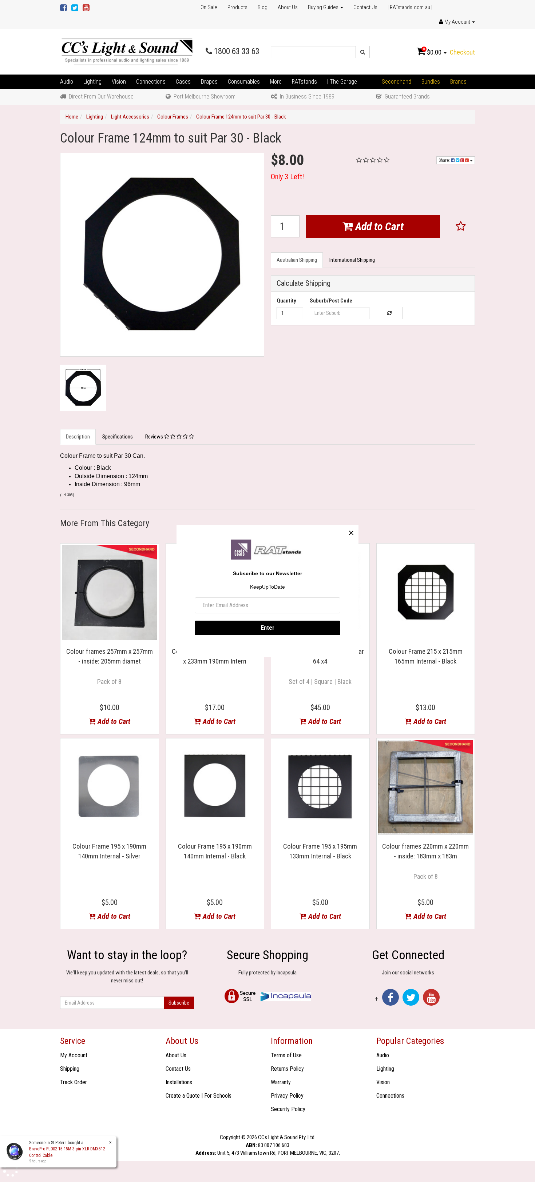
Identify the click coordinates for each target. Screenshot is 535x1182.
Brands (458, 81)
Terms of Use (286, 1055)
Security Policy (288, 1109)
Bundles (430, 81)
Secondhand (396, 81)
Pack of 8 (109, 681)
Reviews (154, 436)
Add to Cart (378, 226)
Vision (119, 81)
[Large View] (83, 388)
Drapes (209, 81)
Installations (179, 1082)
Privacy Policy (287, 1095)
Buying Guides (324, 7)
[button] (461, 226)
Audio (66, 81)
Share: (445, 160)
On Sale (209, 7)
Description (78, 436)
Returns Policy (287, 1068)
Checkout (462, 52)
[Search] (363, 52)
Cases (183, 81)
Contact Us (365, 7)
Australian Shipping (297, 260)
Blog (263, 7)
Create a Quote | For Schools (198, 1095)
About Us (288, 7)
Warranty (281, 1082)
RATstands (304, 81)
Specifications (117, 436)
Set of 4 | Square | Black (320, 681)
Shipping (69, 1068)
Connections (151, 81)
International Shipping (352, 260)
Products (237, 7)
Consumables (244, 81)
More (276, 81)
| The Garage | (343, 81)
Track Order (73, 1082)
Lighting (92, 81)
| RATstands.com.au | (410, 7)
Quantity (286, 300)
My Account (73, 1055)
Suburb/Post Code (331, 300)
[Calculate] (389, 313)
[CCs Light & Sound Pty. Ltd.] (127, 51)
